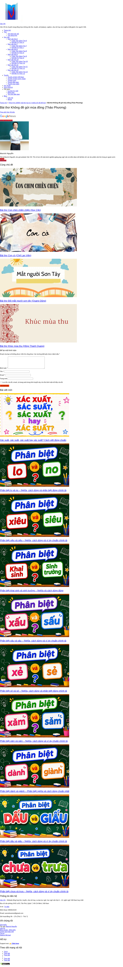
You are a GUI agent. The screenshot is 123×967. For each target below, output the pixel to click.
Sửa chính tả (8, 87)
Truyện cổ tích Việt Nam (16, 77)
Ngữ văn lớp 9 (13, 54)
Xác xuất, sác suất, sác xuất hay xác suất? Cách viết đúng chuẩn (33, 440)
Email (2, 375)
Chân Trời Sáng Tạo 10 (20, 61)
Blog (5, 96)
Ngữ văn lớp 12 (13, 70)
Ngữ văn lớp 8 (13, 49)
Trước (2, 159)
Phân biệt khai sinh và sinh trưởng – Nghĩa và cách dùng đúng (31, 590)
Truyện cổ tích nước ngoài (17, 79)
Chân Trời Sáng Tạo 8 (19, 51)
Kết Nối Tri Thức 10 (18, 63)
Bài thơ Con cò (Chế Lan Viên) (15, 255)
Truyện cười (12, 80)
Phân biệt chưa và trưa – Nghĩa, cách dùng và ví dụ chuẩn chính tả (34, 891)
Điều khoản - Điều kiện (8, 930)
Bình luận (3, 368)
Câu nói (10, 98)
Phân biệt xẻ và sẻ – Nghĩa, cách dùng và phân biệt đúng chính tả (33, 691)
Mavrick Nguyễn (11, 926)
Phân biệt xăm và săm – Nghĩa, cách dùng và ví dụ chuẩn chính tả (34, 741)
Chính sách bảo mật (7, 931)
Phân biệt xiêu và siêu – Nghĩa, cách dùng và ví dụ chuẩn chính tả (33, 540)
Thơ (5, 32)
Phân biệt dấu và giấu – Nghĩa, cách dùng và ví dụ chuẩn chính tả (33, 841)
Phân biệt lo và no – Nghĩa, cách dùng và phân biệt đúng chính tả (33, 490)
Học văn (7, 37)
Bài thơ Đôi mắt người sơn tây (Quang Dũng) (23, 300)
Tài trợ (2, 933)
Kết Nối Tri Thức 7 (18, 47)
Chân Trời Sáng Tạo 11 (20, 66)
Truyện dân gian (13, 82)
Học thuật (7, 85)
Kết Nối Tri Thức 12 (18, 73)
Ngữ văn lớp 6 (13, 39)
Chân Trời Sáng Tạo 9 (19, 56)
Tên (2, 371)
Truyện (6, 75)
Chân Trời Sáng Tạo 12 (20, 72)
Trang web (3, 378)
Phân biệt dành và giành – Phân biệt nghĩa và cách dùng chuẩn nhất (34, 791)
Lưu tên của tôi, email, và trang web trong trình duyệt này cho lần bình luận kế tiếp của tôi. (32, 382)
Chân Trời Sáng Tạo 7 (19, 46)
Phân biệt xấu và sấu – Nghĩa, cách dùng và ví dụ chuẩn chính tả (33, 640)
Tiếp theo (3, 160)
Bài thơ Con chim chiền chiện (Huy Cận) (20, 210)
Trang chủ (7, 30)
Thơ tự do (9, 120)
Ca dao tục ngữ (13, 91)
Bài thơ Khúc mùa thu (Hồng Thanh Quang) (22, 346)
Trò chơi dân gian (14, 94)
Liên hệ (2, 928)
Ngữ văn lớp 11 (13, 65)
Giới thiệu (3, 925)
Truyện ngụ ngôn (13, 84)
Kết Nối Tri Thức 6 (18, 42)
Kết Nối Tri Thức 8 (18, 53)
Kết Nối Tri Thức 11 (18, 68)
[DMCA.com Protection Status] (5, 964)
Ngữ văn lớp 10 (13, 60)
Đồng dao (11, 92)
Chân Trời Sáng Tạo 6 (19, 41)
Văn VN (2, 24)
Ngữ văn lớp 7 (13, 44)
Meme (10, 99)
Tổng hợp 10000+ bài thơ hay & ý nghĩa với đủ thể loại (27, 103)
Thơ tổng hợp (12, 35)
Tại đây (6, 907)
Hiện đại (3, 120)
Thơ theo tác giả (13, 34)
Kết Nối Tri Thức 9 (18, 58)
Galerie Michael (5, 935)
